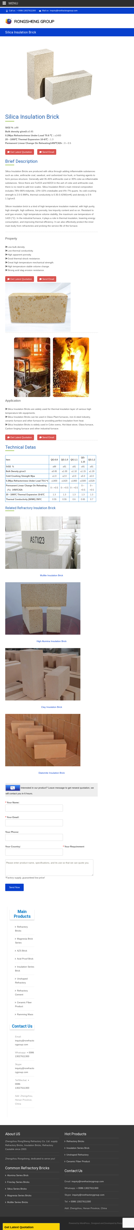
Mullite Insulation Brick (51, 575)
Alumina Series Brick (17, 1175)
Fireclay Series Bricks (18, 1182)
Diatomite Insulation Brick (52, 773)
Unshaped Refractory (78, 1154)
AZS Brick (22, 950)
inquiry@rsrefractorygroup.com (63, 10)
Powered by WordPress (79, 1223)
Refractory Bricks (75, 1141)
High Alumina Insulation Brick (52, 641)
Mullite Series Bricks (17, 1202)
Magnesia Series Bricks (19, 1195)
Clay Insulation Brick (51, 707)
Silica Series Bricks (17, 1188)
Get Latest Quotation (21, 152)
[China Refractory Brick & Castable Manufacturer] (27, 20)
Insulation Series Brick (78, 1148)
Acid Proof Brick (25, 958)
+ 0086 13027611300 (26, 10)
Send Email (48, 152)
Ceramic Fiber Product (78, 1161)
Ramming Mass (25, 1014)
